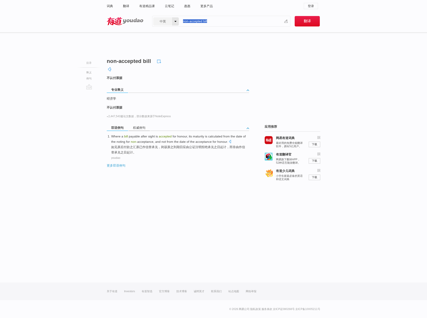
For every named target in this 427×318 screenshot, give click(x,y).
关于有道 (112, 291)
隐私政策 (255, 309)
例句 (89, 78)
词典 (110, 6)
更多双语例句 (116, 165)
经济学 (111, 98)
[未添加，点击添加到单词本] (159, 61)
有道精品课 (147, 6)
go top (89, 86)
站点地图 (233, 291)
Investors (129, 291)
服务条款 (267, 309)
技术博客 (181, 291)
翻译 (126, 6)
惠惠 (187, 6)
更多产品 (206, 6)
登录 (311, 6)
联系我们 (216, 291)
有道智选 (147, 291)
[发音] (110, 69)
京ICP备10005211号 (307, 309)
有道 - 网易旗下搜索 (125, 21)
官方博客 (164, 291)
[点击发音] (230, 142)
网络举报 (251, 291)
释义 (89, 72)
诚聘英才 (199, 291)
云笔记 (169, 6)
